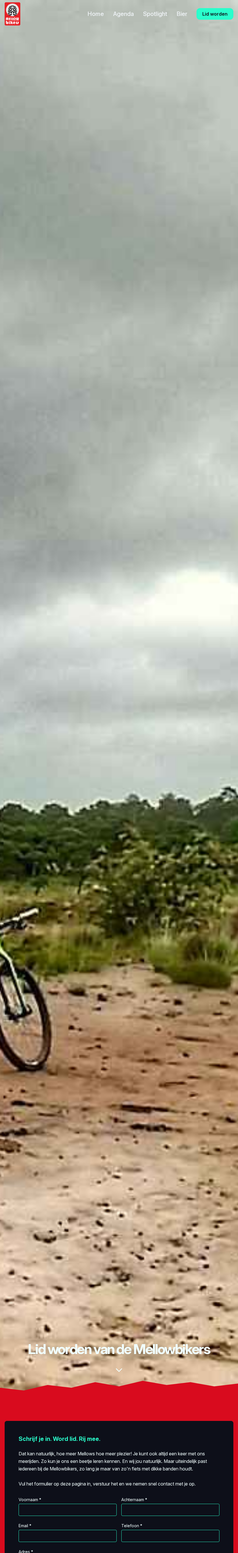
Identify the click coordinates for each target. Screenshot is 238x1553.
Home (95, 13)
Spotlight (155, 13)
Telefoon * (131, 1525)
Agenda (123, 13)
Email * (25, 1525)
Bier (181, 13)
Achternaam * (134, 1499)
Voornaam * (30, 1499)
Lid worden (215, 14)
